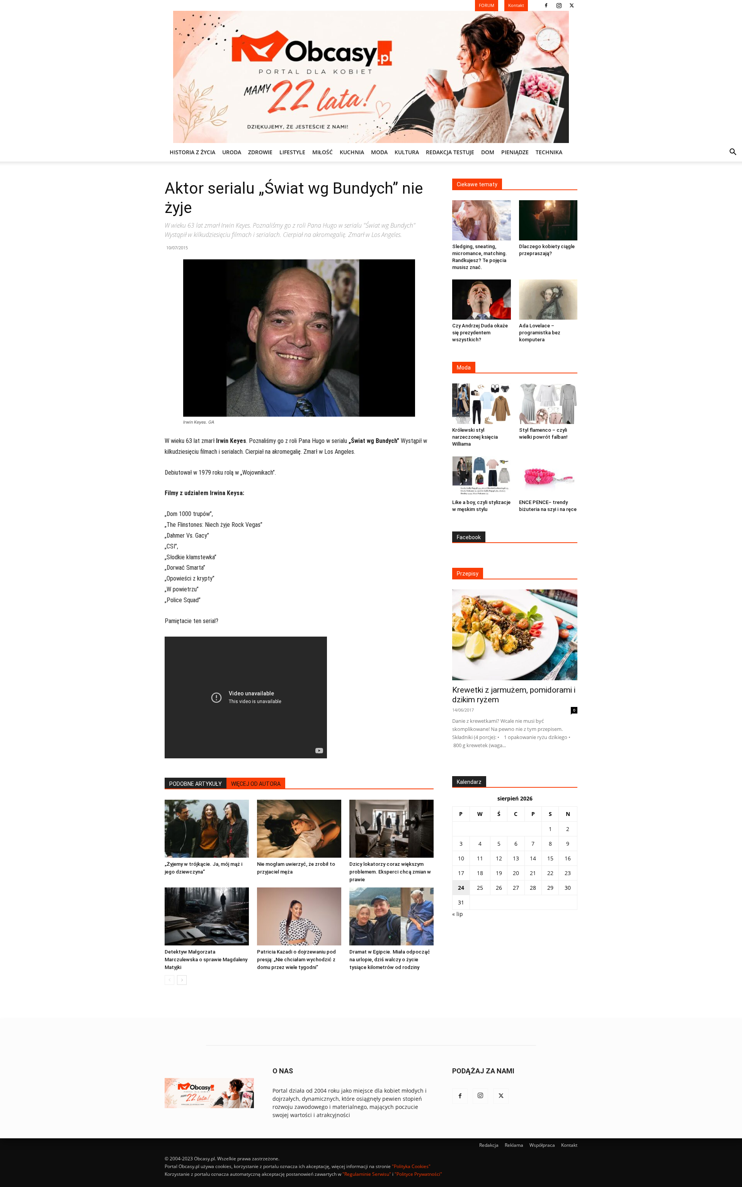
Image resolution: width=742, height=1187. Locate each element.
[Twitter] (571, 5)
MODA (379, 152)
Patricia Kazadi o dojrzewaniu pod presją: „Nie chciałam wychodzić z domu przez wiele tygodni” (296, 959)
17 (461, 873)
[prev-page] (169, 980)
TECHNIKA (549, 152)
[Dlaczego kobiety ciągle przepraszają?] (548, 220)
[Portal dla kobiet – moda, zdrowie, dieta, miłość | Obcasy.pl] (371, 77)
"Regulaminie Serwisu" (366, 1174)
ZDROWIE (260, 152)
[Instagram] (559, 5)
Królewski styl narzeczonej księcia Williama (475, 437)
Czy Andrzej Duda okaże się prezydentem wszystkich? (480, 332)
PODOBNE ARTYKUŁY (195, 784)
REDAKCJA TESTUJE (450, 152)
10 (461, 858)
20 (516, 873)
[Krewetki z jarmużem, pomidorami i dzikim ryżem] (514, 634)
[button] (732, 153)
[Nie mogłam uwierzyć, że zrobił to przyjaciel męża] (299, 829)
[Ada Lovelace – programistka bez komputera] (548, 299)
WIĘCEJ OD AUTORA (256, 784)
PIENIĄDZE (515, 152)
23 (568, 873)
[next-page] (182, 980)
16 (568, 858)
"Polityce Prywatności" (418, 1174)
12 (499, 858)
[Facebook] (546, 5)
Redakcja (489, 1145)
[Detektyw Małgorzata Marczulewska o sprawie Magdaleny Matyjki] (207, 916)
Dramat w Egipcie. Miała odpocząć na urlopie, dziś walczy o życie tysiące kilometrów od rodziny (389, 959)
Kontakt (569, 1145)
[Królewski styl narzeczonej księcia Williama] (481, 403)
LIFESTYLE (292, 152)
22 (550, 873)
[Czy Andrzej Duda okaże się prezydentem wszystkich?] (481, 299)
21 (533, 873)
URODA (231, 152)
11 (480, 858)
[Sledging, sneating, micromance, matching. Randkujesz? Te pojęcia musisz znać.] (481, 220)
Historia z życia (192, 152)
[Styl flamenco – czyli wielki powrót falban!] (548, 403)
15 (550, 858)
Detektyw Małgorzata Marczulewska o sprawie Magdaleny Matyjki (206, 959)
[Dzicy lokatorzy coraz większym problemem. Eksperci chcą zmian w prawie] (391, 829)
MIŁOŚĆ (322, 152)
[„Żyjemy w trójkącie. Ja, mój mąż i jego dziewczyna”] (207, 829)
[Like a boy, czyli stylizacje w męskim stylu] (481, 476)
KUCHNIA (352, 152)
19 (499, 873)
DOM (487, 152)
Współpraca (542, 1145)
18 (480, 873)
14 (533, 858)
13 (516, 858)
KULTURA (407, 152)
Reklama (514, 1145)
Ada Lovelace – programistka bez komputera (539, 332)
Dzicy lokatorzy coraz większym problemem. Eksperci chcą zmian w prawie (390, 871)
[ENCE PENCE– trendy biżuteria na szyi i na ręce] (548, 476)
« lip (457, 914)
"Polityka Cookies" (411, 1166)
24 (461, 887)
